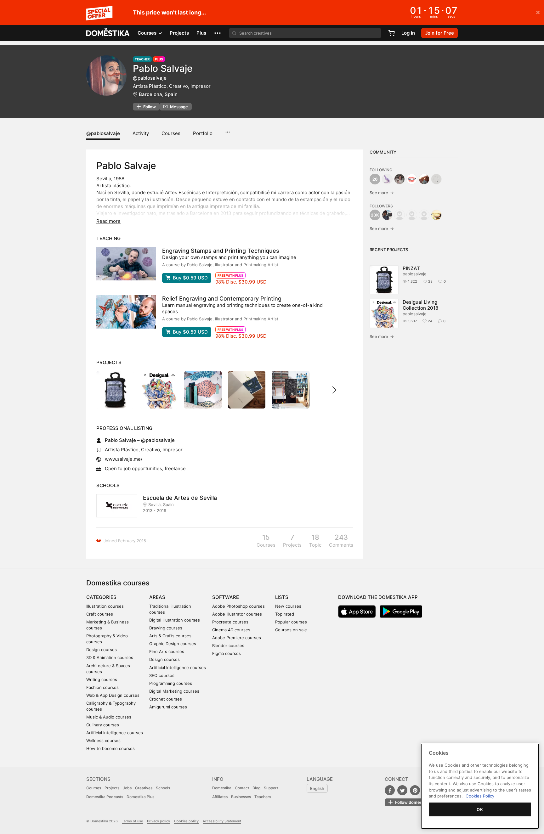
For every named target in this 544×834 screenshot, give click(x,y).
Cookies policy (186, 821)
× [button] (538, 11)
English (317, 788)
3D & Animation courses (109, 657)
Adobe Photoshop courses (238, 606)
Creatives (143, 788)
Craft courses (99, 614)
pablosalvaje (415, 273)
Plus (201, 33)
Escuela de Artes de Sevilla (180, 497)
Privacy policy (158, 821)
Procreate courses (230, 621)
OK (480, 809)
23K (375, 214)
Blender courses (228, 645)
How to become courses (110, 748)
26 (375, 179)
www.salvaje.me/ (123, 459)
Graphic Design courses (172, 643)
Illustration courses (105, 606)
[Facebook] (390, 790)
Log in (408, 33)
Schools (163, 788)
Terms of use (132, 821)
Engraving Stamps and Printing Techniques (220, 250)
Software (225, 597)
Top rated (284, 614)
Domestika (221, 788)
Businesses (241, 796)
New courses (288, 606)
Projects (179, 33)
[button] (217, 33)
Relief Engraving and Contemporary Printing (221, 298)
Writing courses (101, 679)
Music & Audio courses (108, 716)
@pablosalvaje (103, 133)
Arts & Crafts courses (170, 635)
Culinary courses (102, 724)
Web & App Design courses (112, 695)
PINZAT (411, 268)
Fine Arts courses (166, 651)
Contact (242, 788)
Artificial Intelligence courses (114, 732)
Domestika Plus (140, 796)
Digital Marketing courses (174, 691)
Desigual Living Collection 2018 (420, 305)
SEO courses (161, 675)
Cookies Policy (480, 795)
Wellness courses (103, 740)
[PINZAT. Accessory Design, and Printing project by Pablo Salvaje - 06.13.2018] (115, 390)
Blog (256, 788)
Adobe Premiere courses (236, 637)
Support (271, 788)
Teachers (262, 796)
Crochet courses (165, 699)
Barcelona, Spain (158, 94)
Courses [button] (148, 33)
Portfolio (202, 133)
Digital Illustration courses (174, 620)
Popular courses (291, 621)
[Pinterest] (415, 790)
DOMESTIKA (108, 33)
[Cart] (391, 33)
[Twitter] (402, 790)
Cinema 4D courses (231, 629)
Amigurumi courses (168, 706)
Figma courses (226, 653)
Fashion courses (102, 687)
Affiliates (220, 796)
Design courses (101, 649)
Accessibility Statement (222, 821)
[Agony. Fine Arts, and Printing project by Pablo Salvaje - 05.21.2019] (290, 390)
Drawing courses (165, 627)
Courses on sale (291, 629)
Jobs (127, 788)
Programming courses (170, 683)
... (227, 130)
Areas (157, 597)
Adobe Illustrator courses (237, 614)
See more (382, 192)
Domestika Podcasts (104, 796)
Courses (171, 133)
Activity (141, 133)
